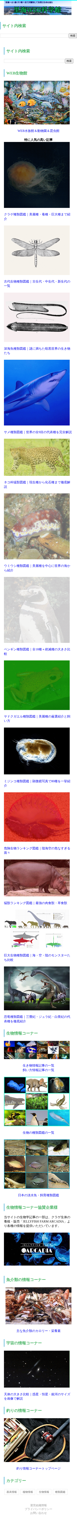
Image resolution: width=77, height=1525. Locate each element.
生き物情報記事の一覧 (38, 1065)
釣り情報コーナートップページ (38, 1468)
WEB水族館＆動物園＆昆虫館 (38, 130)
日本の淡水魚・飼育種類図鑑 (38, 1195)
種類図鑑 (60, 1491)
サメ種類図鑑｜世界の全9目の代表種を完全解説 (38, 432)
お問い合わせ (38, 1513)
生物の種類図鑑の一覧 (38, 1132)
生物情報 (44, 1491)
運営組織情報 (38, 1505)
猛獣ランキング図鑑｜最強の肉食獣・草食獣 (35, 903)
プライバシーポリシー (38, 1509)
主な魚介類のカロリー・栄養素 (38, 1330)
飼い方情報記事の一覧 (38, 1070)
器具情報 (12, 1491)
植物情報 (28, 1491)
